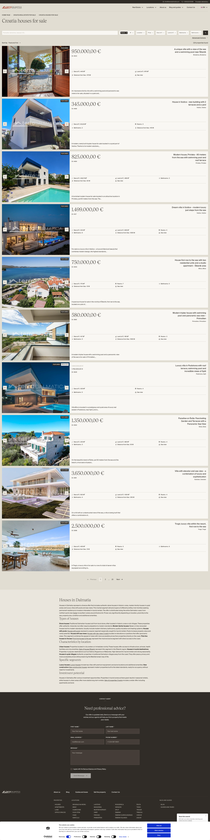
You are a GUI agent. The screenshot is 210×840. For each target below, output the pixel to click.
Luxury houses (75, 665)
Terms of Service (88, 769)
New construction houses (78, 667)
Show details (123, 836)
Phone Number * (111, 737)
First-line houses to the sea (82, 638)
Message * (74, 748)
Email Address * (76, 737)
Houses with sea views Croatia (98, 633)
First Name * (75, 727)
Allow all (158, 825)
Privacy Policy (101, 769)
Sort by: (5, 43)
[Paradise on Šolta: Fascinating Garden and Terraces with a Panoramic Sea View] (105, 440)
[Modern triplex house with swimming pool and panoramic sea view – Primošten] (105, 335)
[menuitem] (171, 2)
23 (112, 579)
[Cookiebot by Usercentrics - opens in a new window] (48, 837)
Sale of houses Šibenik (87, 649)
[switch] (84, 836)
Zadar (75, 613)
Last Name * (110, 727)
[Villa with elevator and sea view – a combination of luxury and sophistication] (105, 493)
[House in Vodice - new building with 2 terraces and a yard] (105, 124)
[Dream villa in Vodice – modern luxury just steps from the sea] (105, 229)
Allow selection (159, 830)
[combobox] (126, 33)
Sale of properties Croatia (113, 680)
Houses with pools (73, 631)
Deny (158, 835)
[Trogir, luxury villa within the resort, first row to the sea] (105, 546)
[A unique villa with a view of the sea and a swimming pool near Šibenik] (105, 71)
